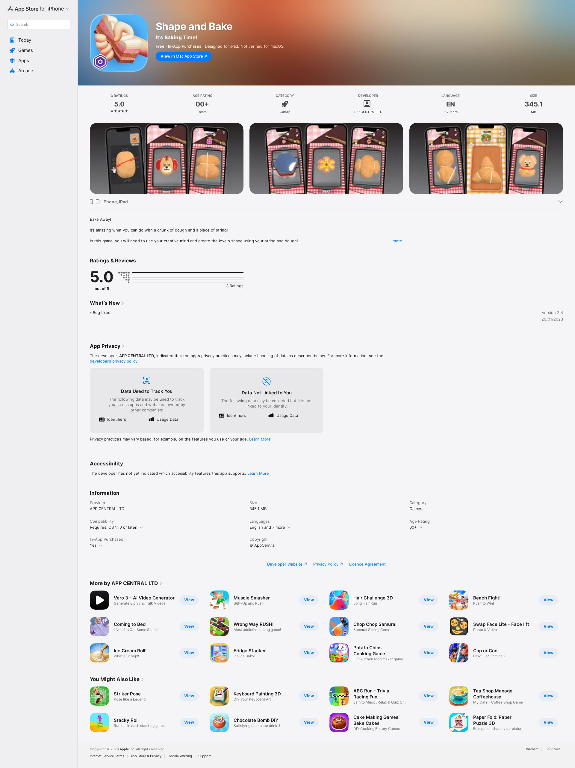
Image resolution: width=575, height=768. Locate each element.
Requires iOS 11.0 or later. (113, 527)
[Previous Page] (84, 626)
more (397, 240)
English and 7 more (267, 527)
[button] (39, 40)
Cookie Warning (180, 756)
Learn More (260, 439)
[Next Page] (569, 626)
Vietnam (532, 749)
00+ (413, 527)
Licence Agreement (367, 564)
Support (204, 756)
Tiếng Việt (552, 749)
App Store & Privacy (146, 756)
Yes (93, 545)
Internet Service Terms (107, 756)
